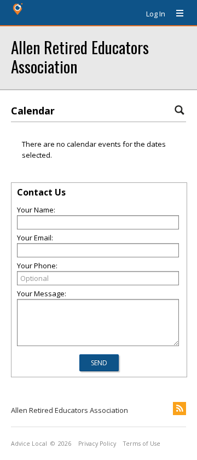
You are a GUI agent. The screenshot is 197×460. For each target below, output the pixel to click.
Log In (155, 14)
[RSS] (179, 408)
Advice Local (29, 443)
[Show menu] (175, 14)
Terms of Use (141, 443)
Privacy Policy (97, 443)
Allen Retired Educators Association (80, 56)
